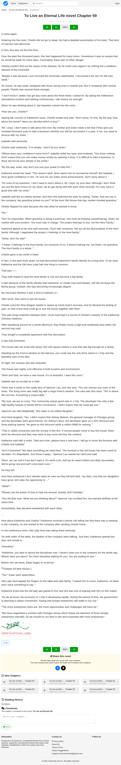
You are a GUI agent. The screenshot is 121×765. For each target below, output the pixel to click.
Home (13, 3)
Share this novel (62, 656)
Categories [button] (22, 3)
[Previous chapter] (47, 27)
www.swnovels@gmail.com (70, 754)
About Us (56, 744)
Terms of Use (57, 747)
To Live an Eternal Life (18, 10)
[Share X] (63, 668)
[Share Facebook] (57, 668)
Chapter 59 (34, 10)
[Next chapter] (74, 27)
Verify (5, 643)
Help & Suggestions (60, 750)
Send (7, 727)
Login (117, 3)
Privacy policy (58, 741)
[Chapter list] (56, 27)
